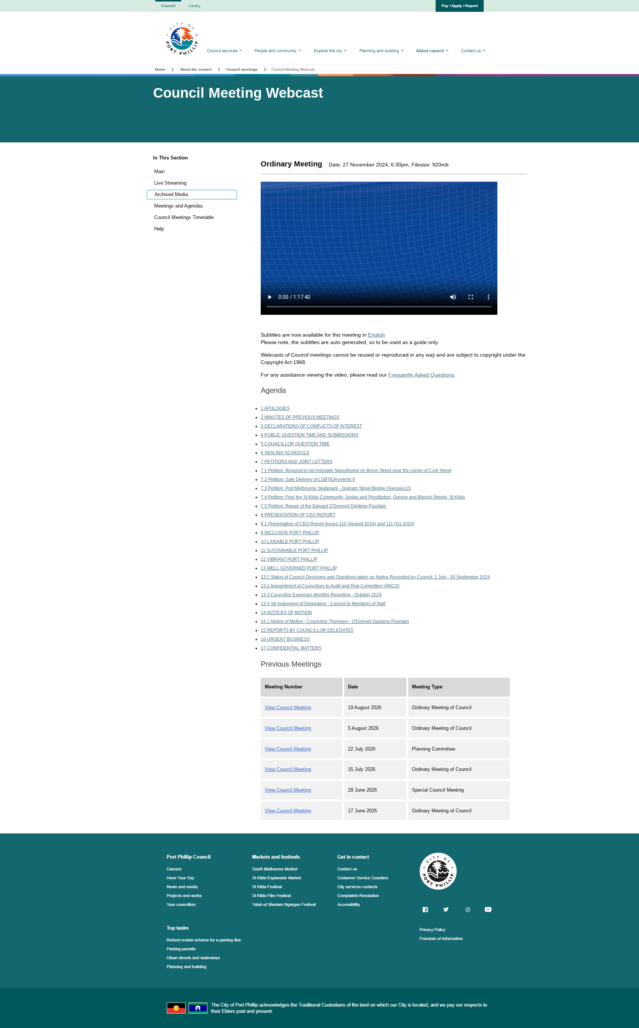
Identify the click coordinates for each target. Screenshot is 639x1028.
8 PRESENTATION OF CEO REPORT (298, 515)
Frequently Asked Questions (421, 375)
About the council (196, 69)
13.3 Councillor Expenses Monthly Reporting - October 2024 (321, 594)
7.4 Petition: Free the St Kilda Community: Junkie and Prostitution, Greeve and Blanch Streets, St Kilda (363, 497)
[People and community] (278, 58)
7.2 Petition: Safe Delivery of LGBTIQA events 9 (308, 479)
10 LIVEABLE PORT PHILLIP (290, 541)
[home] (168, 10)
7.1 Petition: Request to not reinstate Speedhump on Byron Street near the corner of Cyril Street (356, 470)
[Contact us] (472, 58)
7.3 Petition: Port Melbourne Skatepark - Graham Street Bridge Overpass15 (336, 488)
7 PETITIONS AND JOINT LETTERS (296, 461)
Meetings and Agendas (178, 206)
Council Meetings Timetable (184, 217)
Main (159, 171)
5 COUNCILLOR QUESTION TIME (295, 443)
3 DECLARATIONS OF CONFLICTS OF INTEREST (311, 426)
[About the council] (432, 58)
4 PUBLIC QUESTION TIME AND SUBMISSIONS (309, 435)
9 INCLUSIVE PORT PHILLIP (290, 532)
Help (159, 229)
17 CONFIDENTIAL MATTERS (291, 648)
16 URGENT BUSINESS (285, 639)
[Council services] (225, 58)
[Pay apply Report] (460, 10)
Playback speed (460, 282)
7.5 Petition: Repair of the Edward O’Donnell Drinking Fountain (323, 506)
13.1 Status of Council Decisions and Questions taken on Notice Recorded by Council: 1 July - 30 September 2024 (375, 577)
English (376, 335)
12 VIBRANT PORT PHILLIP (289, 559)
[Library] (193, 10)
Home (160, 69)
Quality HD (455, 272)
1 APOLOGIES (275, 408)
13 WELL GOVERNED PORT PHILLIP (299, 568)
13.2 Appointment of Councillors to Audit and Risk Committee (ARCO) (330, 586)
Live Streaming (170, 183)
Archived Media (171, 194)
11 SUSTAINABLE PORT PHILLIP (294, 550)
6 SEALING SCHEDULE (285, 452)
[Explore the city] (330, 58)
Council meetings (242, 69)
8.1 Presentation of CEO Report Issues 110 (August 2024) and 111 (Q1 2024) (338, 523)
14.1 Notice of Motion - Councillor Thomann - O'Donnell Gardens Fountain (335, 621)
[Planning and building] (381, 58)
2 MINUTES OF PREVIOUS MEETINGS (300, 417)
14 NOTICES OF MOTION (286, 612)
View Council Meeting (288, 707)
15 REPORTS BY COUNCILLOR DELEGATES (307, 630)
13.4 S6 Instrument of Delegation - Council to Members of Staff (323, 603)
